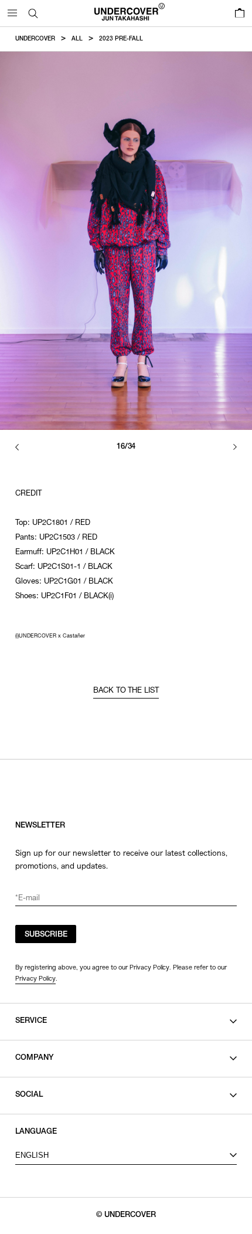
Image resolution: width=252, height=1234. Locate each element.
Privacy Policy (35, 978)
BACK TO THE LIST (126, 691)
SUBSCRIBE (46, 935)
